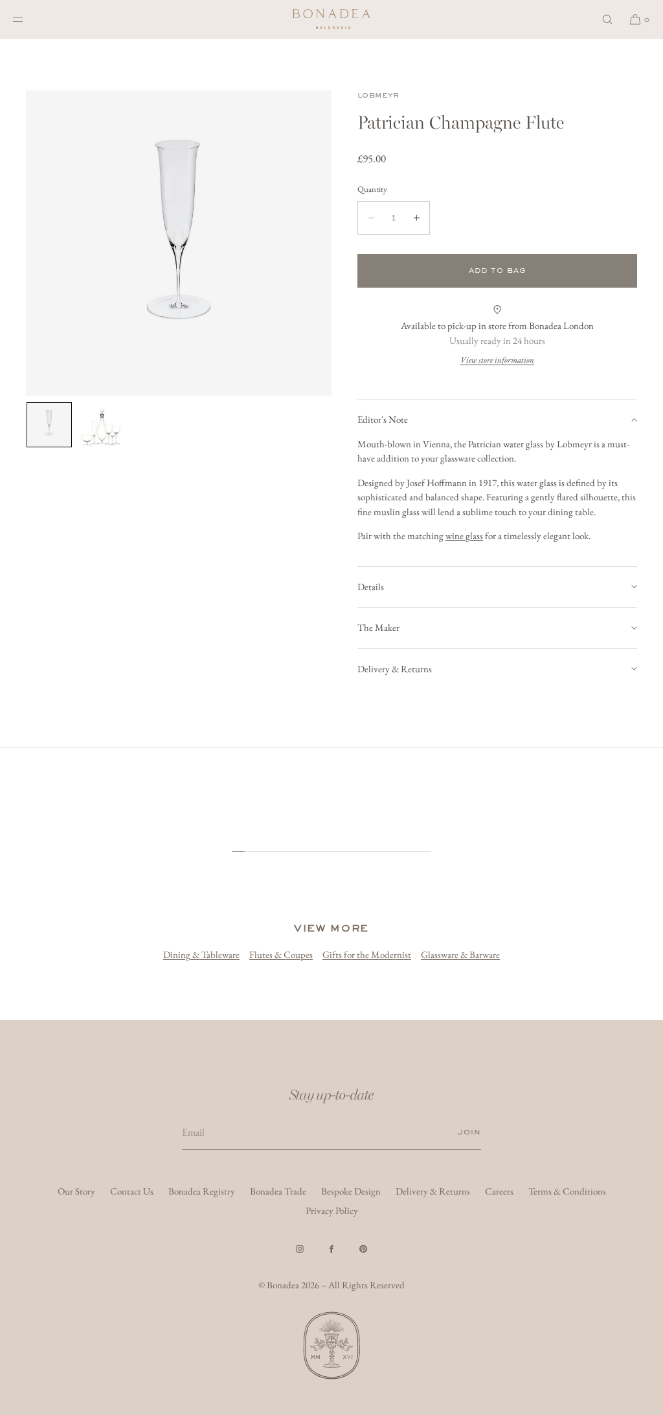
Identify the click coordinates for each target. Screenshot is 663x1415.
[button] (607, 19)
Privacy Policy (332, 1210)
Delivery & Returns (394, 669)
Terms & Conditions (567, 1191)
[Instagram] (300, 1249)
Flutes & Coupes (281, 954)
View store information (497, 359)
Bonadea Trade (278, 1191)
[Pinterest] (363, 1249)
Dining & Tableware (201, 954)
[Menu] (28, 19)
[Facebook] (331, 1249)
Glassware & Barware (460, 954)
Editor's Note (382, 419)
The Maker (378, 627)
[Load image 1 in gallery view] (49, 424)
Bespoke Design (351, 1191)
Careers (499, 1191)
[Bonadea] (331, 19)
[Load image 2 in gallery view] (101, 424)
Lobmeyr (378, 95)
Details (370, 586)
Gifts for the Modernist (366, 954)
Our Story (76, 1191)
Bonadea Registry (201, 1191)
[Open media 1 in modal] (179, 243)
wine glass (464, 535)
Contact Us (131, 1191)
